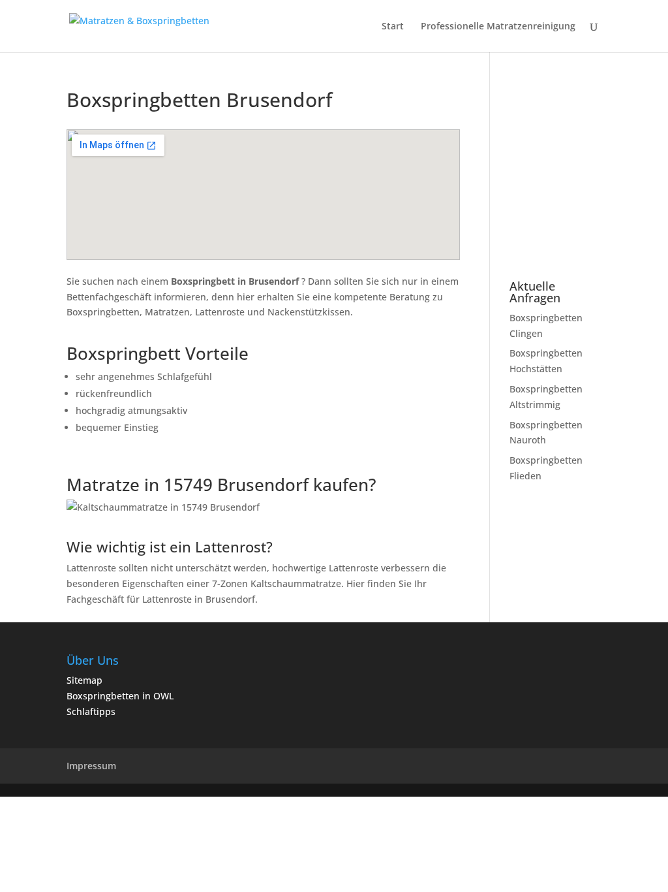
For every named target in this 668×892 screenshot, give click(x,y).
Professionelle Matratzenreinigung (498, 27)
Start (393, 27)
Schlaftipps (91, 711)
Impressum (91, 765)
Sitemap (84, 680)
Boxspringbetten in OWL (120, 696)
